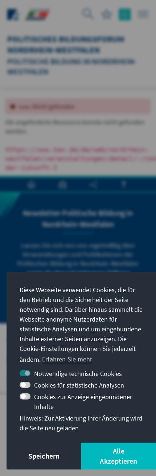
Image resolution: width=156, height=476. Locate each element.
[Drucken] (31, 185)
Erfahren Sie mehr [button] (67, 359)
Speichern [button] (44, 455)
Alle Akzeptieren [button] (118, 455)
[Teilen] (93, 185)
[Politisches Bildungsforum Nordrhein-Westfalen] (37, 13)
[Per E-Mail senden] (63, 185)
